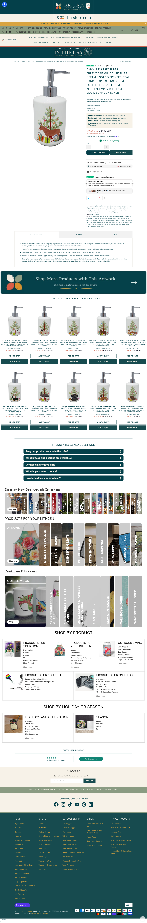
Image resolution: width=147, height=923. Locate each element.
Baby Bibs (42, 869)
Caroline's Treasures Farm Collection (120, 216)
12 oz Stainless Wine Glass (106, 689)
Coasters (17, 853)
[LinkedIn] (91, 804)
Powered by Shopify (40, 914)
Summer (99, 724)
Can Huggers (123, 647)
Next (129, 61)
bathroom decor (97, 216)
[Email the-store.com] (3, 28)
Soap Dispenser (113, 212)
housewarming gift (100, 224)
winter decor (100, 226)
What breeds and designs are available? (49, 457)
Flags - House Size (69, 848)
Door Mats (18, 861)
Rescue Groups (49, 32)
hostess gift (90, 224)
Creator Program (103, 28)
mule (127, 224)
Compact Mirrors (20, 898)
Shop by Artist (103, 212)
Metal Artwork (28, 663)
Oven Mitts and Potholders (81, 658)
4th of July (29, 724)
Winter (98, 726)
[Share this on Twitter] (88, 198)
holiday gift (128, 222)
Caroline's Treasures (93, 105)
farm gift (89, 222)
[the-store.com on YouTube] (10, 32)
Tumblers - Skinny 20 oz (47, 865)
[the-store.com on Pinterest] (13, 28)
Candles (26, 653)
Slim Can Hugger (124, 649)
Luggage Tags (101, 684)
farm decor (128, 220)
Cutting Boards (76, 655)
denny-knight (111, 220)
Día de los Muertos (32, 729)
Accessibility (77, 32)
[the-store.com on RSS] (3, 32)
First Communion (31, 734)
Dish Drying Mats (77, 660)
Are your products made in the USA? (47, 451)
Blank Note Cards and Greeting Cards (39, 682)
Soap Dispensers (77, 663)
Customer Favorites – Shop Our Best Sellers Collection (109, 208)
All (94, 206)
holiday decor (120, 222)
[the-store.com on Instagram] (10, 28)
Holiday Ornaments (21, 873)
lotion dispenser (120, 224)
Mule (107, 210)
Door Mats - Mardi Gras (23, 865)
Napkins (26, 655)
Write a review (91, 759)
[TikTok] (70, 804)
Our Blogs (90, 32)
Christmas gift (121, 218)
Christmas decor (111, 218)
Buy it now (121, 152)
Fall (97, 729)
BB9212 (105, 216)
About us (20, 28)
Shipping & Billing (34, 28)
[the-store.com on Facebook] (6, 28)
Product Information (36, 235)
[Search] (142, 40)
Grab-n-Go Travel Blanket (106, 682)
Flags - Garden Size (125, 660)
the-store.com (26, 911)
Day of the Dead (31, 726)
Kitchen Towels (44, 853)
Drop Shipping (34, 32)
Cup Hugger (122, 652)
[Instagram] (63, 804)
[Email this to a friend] (104, 198)
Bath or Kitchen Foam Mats (24, 886)
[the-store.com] (9, 40)
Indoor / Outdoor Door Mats (73, 853)
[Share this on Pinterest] (99, 198)
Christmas (113, 206)
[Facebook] (56, 804)
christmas (89, 218)
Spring (98, 721)
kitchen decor (111, 224)
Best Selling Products (102, 206)
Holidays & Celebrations (98, 210)
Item (115, 234)
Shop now (12, 509)
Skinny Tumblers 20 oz (71, 869)
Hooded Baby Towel (22, 890)
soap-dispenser (95, 214)
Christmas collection (99, 218)
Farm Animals (120, 220)
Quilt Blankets (101, 687)
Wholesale (21, 32)
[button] (41, 37)
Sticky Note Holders (33, 689)
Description (78, 234)
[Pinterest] (84, 804)
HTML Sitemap (64, 32)
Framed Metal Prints (30, 660)
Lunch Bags (42, 857)
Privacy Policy (69, 28)
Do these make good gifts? (41, 464)
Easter (27, 731)
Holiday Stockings (21, 877)
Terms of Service (85, 28)
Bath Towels (19, 894)
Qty (87, 143)
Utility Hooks (19, 848)
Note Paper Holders (32, 687)
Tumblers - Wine (44, 861)
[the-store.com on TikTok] (6, 32)
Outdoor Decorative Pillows (72, 861)
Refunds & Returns (52, 28)
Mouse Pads (29, 684)
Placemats (27, 658)
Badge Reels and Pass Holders (36, 679)
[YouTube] (77, 804)
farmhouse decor (98, 222)
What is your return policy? (41, 471)
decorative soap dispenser (99, 220)
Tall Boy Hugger (124, 655)
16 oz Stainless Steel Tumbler (107, 692)
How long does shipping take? (43, 478)
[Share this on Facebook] (94, 198)
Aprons (73, 650)
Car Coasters (101, 679)
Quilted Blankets (20, 869)
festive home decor (109, 222)
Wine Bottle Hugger (125, 657)
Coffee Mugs (75, 653)
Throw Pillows (19, 857)
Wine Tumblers (68, 865)
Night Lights (27, 650)
